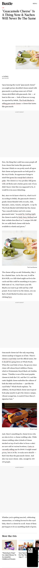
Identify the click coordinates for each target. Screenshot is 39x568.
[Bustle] (7, 3)
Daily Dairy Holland (26, 217)
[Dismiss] (35, 549)
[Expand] (29, 549)
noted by (26, 214)
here (10, 297)
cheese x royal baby (9, 358)
